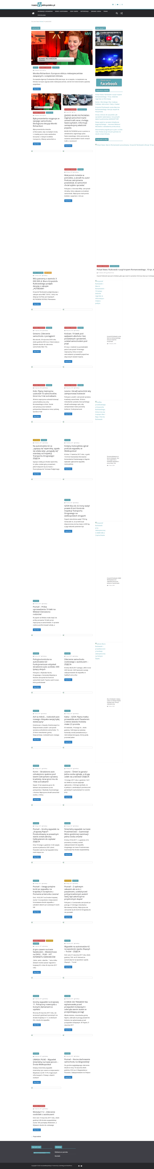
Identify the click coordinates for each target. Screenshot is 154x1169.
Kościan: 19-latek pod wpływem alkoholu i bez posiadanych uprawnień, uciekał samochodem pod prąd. (75, 338)
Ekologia (36, 67)
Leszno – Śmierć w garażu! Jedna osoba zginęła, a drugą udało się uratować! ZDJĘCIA (77, 774)
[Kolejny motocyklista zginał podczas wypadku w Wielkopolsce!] (78, 429)
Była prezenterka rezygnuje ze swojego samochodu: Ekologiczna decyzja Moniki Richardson (46, 122)
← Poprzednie (36, 1136)
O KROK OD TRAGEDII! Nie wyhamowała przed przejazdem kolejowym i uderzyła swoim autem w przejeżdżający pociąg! (76, 1007)
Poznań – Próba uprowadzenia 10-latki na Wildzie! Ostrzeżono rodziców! (44, 610)
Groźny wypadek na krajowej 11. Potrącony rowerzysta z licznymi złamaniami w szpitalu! (46, 1006)
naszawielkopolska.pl (46, 1165)
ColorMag (61, 1165)
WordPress (69, 1165)
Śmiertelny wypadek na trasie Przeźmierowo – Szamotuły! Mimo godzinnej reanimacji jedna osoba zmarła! (77, 833)
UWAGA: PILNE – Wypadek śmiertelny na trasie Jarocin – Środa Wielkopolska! (45, 1062)
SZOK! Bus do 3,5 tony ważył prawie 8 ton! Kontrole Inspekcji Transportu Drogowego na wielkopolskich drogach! (77, 510)
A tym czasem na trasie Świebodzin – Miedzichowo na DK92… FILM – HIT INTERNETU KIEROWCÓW (45, 953)
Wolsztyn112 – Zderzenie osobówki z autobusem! (44, 1113)
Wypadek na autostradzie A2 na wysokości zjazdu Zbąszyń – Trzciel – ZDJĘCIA (77, 949)
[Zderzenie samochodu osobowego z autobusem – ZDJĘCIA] (78, 642)
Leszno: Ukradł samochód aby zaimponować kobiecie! (77, 392)
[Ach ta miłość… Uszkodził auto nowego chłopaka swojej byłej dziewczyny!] (46, 700)
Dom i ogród (74, 11)
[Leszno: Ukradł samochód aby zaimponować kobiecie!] (78, 374)
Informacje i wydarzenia (45, 11)
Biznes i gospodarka (61, 11)
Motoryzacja (84, 11)
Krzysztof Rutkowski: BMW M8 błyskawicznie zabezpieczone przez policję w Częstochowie (114, 580)
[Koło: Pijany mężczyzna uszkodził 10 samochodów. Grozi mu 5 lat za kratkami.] (46, 374)
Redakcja (45, 275)
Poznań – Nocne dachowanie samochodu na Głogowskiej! (77, 1060)
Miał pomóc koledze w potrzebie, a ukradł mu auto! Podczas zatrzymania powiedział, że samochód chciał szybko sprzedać (77, 180)
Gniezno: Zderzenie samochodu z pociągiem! (44, 334)
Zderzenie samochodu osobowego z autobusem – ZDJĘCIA (76, 662)
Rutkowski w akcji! (82, 109)
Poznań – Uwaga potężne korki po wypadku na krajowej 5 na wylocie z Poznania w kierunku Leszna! (46, 890)
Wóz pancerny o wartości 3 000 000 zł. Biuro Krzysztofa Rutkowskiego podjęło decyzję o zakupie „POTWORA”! (45, 283)
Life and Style (56, 67)
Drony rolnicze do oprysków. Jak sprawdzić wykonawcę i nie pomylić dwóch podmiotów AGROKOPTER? (107, 117)
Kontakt (57, 1156)
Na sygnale (80, 169)
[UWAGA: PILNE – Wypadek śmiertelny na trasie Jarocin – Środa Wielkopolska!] (46, 1042)
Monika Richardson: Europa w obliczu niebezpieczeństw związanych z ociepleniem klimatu (58, 74)
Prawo (106, 11)
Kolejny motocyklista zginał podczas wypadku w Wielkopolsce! (76, 448)
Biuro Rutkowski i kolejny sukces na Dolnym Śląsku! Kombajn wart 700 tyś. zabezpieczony (114, 701)
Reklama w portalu (61, 1152)
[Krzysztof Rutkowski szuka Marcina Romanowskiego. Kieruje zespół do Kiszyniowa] (100, 340)
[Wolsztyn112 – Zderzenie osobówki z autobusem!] (46, 1095)
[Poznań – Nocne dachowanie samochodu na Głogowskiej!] (78, 1042)
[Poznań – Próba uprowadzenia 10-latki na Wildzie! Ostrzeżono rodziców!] (46, 538)
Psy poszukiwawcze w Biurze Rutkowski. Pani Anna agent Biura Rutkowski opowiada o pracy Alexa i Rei (113, 460)
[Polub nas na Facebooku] (109, 80)
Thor (45, 70)
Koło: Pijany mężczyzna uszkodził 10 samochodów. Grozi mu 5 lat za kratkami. (45, 393)
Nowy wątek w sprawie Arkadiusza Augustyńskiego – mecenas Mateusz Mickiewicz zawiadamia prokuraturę (107, 124)
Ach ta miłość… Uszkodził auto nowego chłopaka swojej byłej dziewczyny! (46, 719)
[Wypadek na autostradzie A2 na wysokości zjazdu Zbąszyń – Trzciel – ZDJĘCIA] (78, 929)
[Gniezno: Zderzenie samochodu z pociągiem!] (46, 317)
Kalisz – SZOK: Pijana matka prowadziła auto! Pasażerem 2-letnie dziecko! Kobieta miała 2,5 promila (76, 720)
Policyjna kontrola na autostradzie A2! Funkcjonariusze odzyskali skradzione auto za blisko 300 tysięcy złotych (46, 664)
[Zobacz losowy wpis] (121, 13)
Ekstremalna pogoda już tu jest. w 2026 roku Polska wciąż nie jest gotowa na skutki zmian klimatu (108, 132)
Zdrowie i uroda (96, 11)
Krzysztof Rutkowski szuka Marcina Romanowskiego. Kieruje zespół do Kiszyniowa (107, 109)
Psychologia (42, 15)
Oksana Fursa (111, 272)
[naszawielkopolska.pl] (33, 13)
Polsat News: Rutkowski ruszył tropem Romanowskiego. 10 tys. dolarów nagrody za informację (108, 97)
